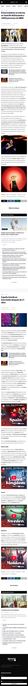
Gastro (8, 6)
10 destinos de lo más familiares (10, 610)
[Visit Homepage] (14, 2)
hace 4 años (15, 23)
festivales (20, 194)
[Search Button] (26, 2)
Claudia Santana (5, 612)
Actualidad (6, 10)
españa (13, 571)
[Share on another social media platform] (24, 201)
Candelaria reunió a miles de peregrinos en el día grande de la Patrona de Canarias (16, 80)
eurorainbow (13, 194)
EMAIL (2, 675)
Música (26, 6)
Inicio (2, 10)
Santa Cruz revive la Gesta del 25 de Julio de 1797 (13, 275)
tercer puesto (13, 573)
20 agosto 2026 (11, 75)
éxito (23, 571)
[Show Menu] (1, 2)
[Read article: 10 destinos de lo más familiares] (14, 601)
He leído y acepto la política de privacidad (13, 681)
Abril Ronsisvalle (5, 236)
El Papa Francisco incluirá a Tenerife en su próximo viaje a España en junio (12, 233)
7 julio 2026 (12, 612)
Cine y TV (20, 6)
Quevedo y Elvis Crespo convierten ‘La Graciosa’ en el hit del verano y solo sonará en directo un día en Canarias (14, 260)
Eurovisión (18, 571)
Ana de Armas (6, 307)
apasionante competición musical (17, 63)
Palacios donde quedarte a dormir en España (13, 635)
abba (8, 194)
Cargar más (14, 282)
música (3, 196)
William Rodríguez (7, 23)
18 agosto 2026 (11, 366)
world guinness (21, 196)
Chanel (8, 571)
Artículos (4, 229)
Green (13, 6)
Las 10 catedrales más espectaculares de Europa (13, 637)
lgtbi (24, 194)
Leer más (4, 244)
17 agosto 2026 (13, 236)
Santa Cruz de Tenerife (6, 43)
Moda (2, 6)
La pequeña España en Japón (9, 638)
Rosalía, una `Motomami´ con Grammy (11, 633)
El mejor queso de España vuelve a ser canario (13, 631)
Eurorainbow (4, 45)
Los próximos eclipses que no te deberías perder (14, 640)
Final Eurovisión (5, 573)
